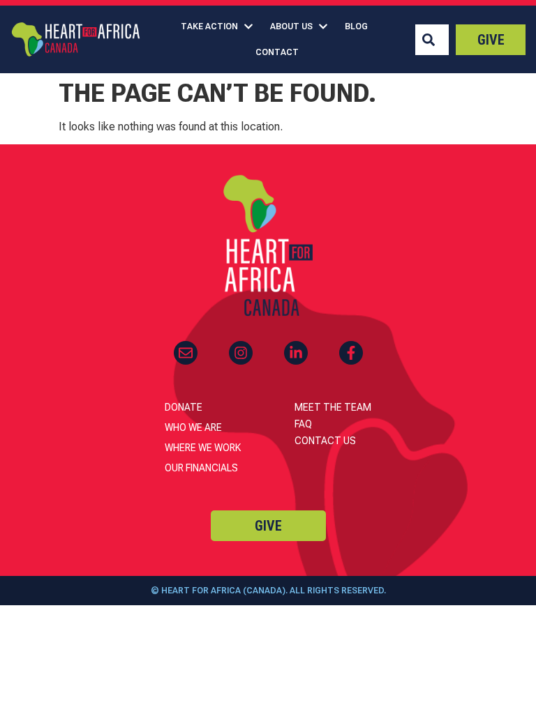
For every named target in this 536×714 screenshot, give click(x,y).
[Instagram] (241, 353)
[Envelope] (186, 353)
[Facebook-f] (351, 353)
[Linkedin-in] (296, 353)
